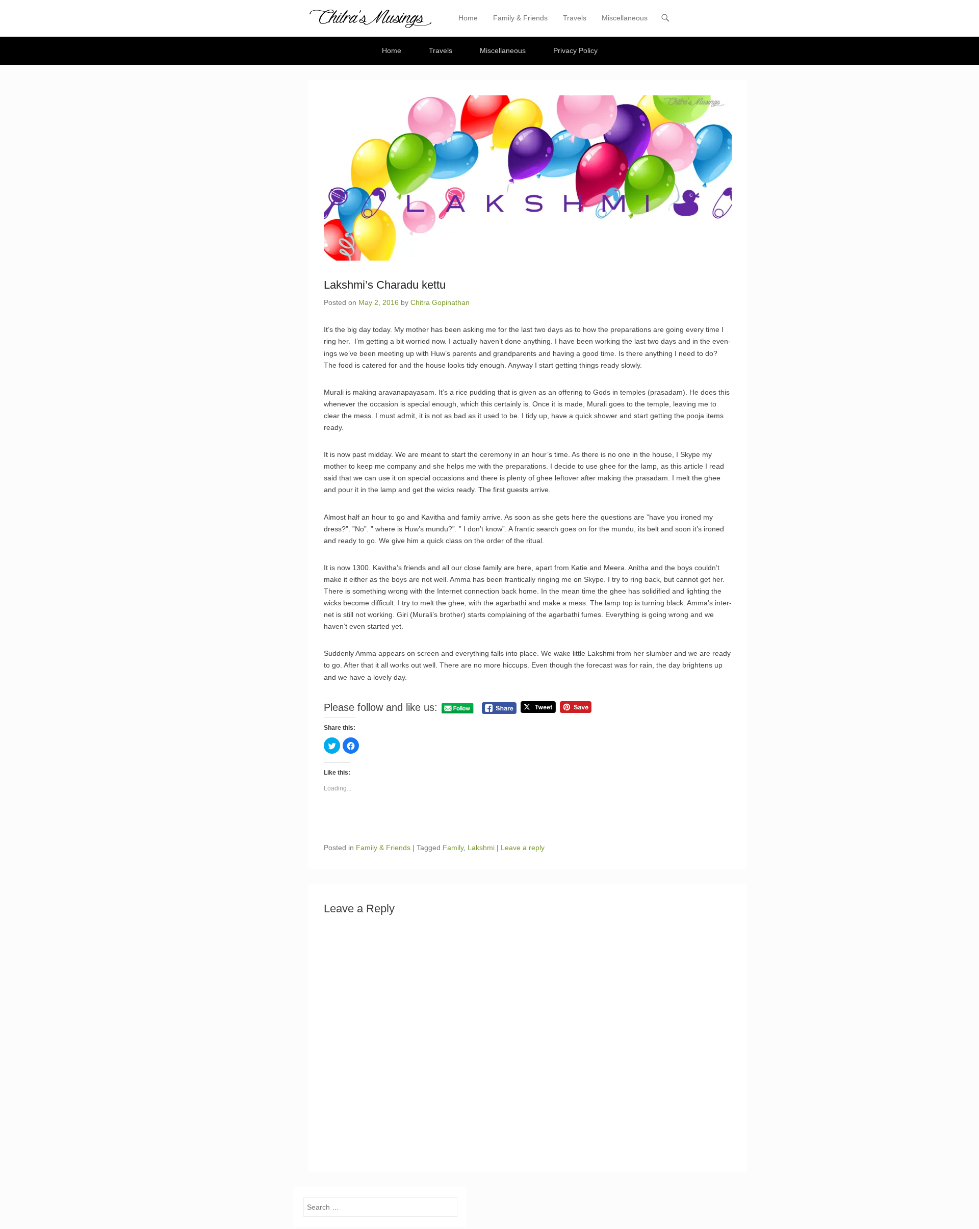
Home (468, 18)
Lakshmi (481, 847)
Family (453, 847)
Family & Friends (520, 18)
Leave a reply (523, 847)
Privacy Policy (575, 50)
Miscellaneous (625, 18)
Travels (574, 18)
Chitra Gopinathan (440, 302)
